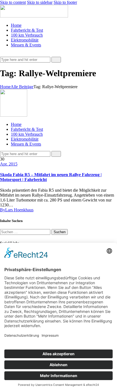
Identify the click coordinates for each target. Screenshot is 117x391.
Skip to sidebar (40, 2)
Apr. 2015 (8, 164)
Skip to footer (65, 2)
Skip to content (13, 2)
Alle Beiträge (22, 86)
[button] (3, 54)
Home (5, 86)
